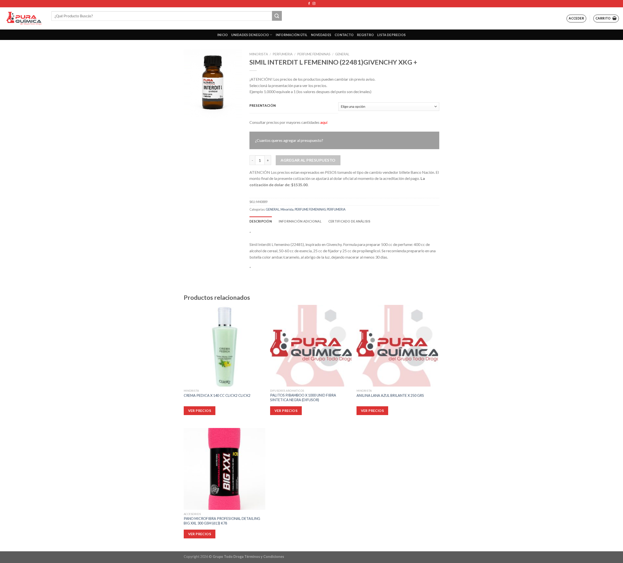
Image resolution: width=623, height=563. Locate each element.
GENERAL (342, 54)
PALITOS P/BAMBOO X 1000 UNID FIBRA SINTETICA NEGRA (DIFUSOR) (303, 397)
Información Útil (292, 35)
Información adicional (300, 221)
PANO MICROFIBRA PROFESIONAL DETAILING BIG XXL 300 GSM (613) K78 (222, 520)
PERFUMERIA (283, 54)
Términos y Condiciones (264, 556)
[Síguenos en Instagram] (313, 3)
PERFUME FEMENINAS (313, 54)
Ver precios (199, 410)
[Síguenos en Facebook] (309, 3)
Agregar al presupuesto (308, 160)
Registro (365, 35)
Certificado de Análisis (349, 221)
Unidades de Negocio (250, 35)
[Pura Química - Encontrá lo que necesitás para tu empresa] (24, 18)
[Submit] (277, 15)
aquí (323, 122)
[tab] (260, 221)
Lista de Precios (391, 35)
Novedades (321, 35)
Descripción (260, 221)
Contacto (344, 35)
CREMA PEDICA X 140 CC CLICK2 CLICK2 (217, 395)
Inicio (222, 35)
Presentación (262, 105)
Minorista (258, 54)
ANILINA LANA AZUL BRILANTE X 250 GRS (390, 395)
